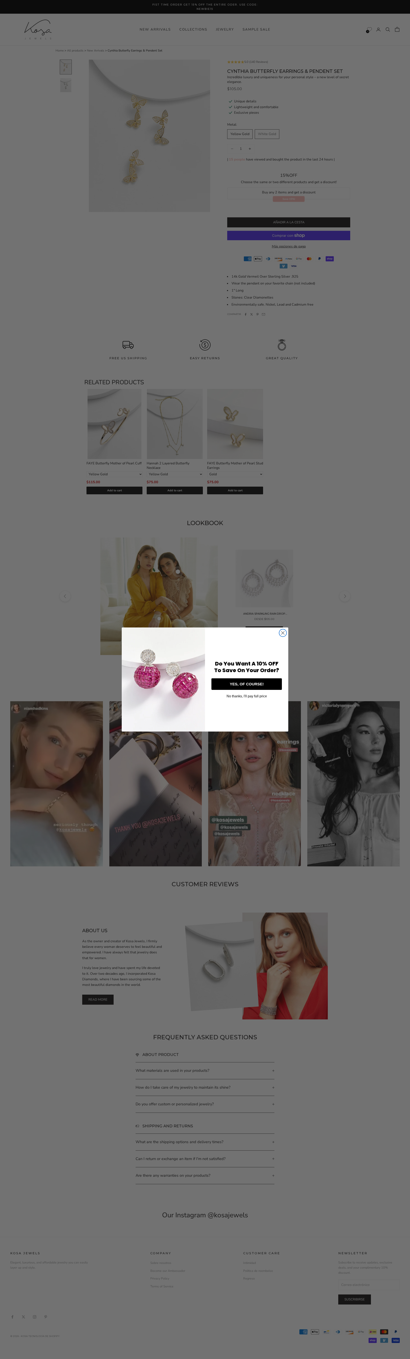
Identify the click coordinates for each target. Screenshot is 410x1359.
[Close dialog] (283, 633)
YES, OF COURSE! (247, 684)
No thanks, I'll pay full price (247, 696)
